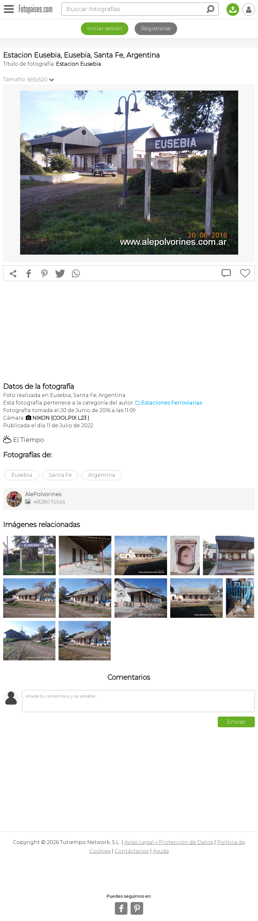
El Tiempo (23, 440)
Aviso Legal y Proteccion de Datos (168, 842)
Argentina (101, 475)
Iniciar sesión (104, 29)
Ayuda (161, 851)
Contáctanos (132, 851)
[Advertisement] (129, 331)
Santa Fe (60, 475)
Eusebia (21, 475)
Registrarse (156, 29)
